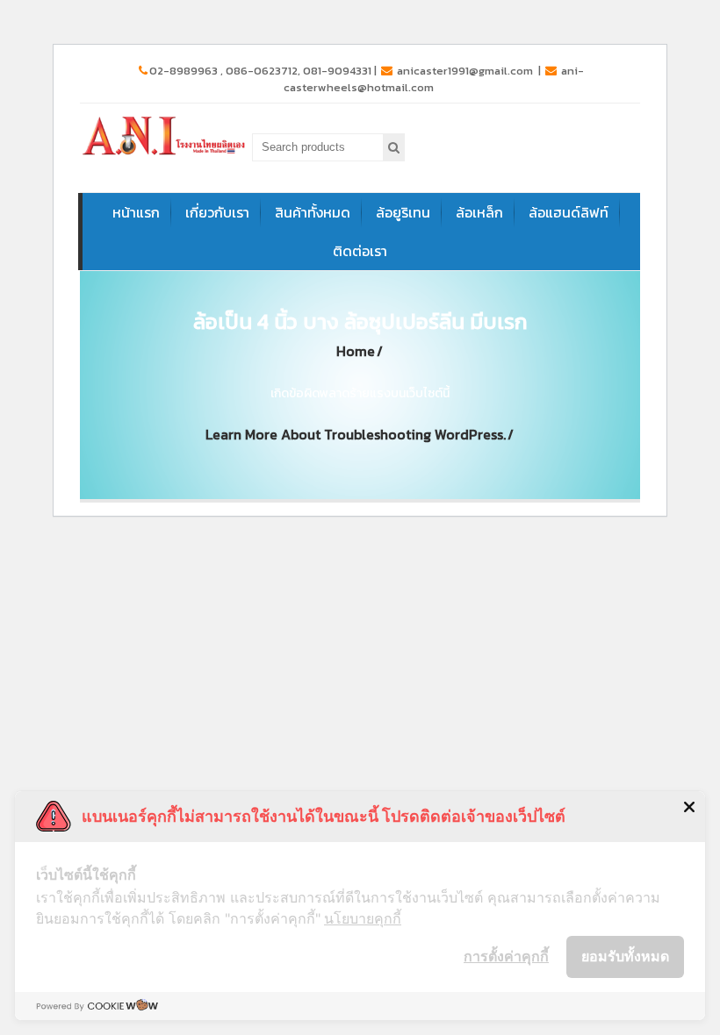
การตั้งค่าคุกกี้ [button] (506, 956)
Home (355, 351)
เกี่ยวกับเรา (217, 212)
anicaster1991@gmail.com (465, 70)
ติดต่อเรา (360, 250)
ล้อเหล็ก (479, 212)
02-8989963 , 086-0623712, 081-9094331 (260, 70)
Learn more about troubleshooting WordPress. (355, 435)
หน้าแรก (136, 212)
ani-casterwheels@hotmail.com (434, 79)
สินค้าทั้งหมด (312, 212)
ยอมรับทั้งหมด (625, 956)
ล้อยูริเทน (403, 212)
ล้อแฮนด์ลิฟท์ (568, 212)
